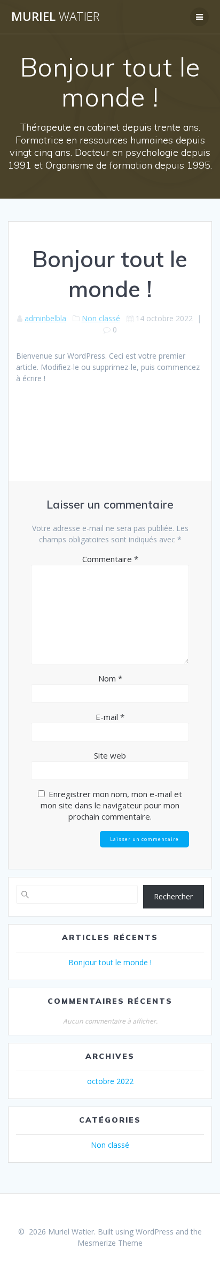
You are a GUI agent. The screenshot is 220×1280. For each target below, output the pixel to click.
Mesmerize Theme (110, 1243)
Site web (110, 755)
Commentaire (110, 559)
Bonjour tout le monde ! (110, 962)
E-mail (110, 716)
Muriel (55, 16)
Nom (110, 678)
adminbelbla (45, 318)
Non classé (101, 318)
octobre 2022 (110, 1081)
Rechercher (173, 896)
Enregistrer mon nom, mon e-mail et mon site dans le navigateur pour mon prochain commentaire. (111, 805)
